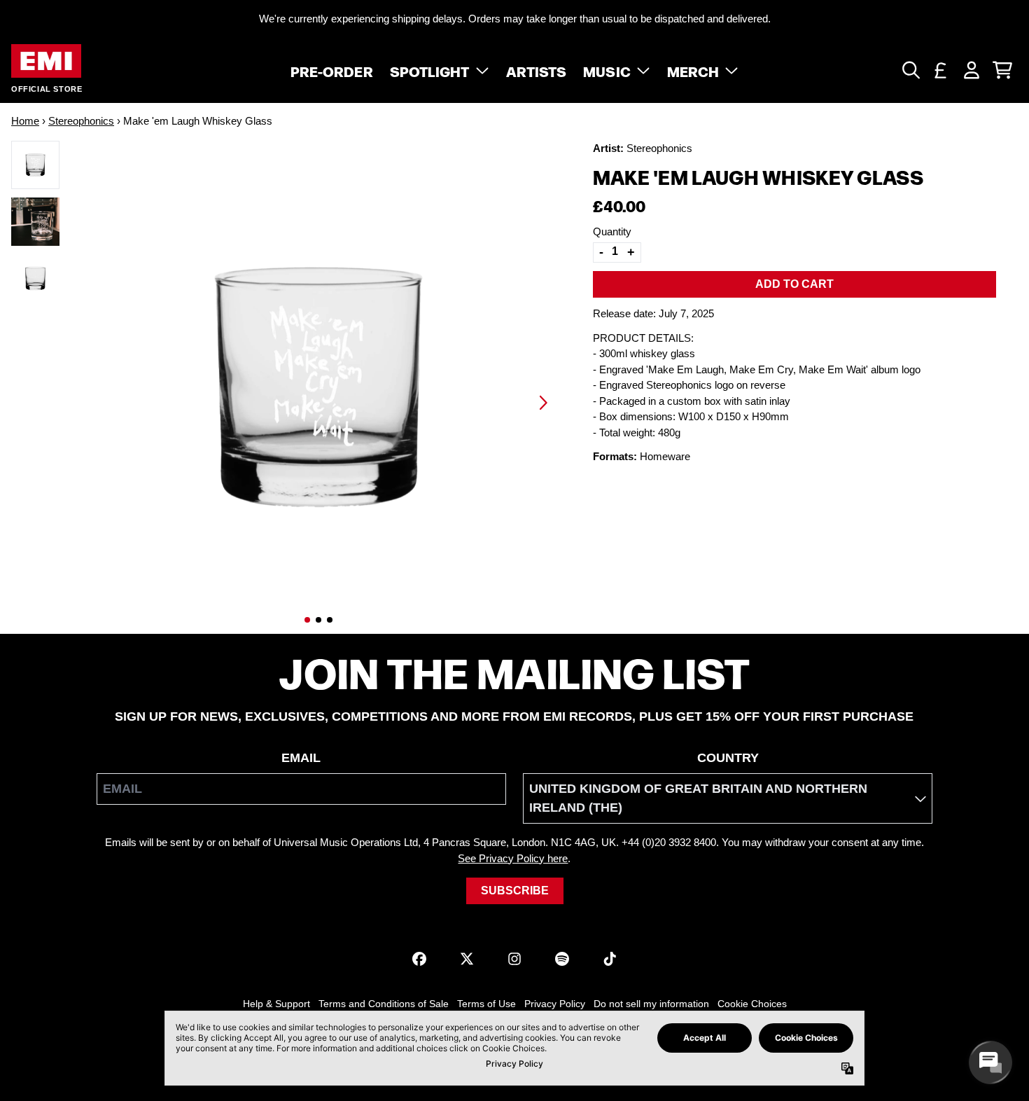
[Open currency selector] (940, 70)
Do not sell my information (651, 1003)
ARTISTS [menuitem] (536, 70)
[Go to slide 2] (318, 620)
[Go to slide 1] (307, 620)
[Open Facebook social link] (419, 958)
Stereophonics (81, 121)
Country (728, 758)
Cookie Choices (752, 1003)
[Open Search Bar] (910, 70)
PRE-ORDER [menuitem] (331, 70)
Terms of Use (486, 1003)
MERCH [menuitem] (693, 70)
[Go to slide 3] (329, 620)
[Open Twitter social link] (466, 958)
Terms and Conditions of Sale (383, 1003)
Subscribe (515, 890)
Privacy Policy (554, 1003)
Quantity (612, 231)
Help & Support (276, 1003)
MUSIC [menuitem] (607, 70)
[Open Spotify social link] (562, 958)
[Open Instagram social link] (514, 958)
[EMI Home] (46, 61)
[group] (35, 165)
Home (25, 121)
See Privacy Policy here (513, 858)
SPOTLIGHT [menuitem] (430, 70)
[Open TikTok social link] (609, 958)
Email (301, 758)
